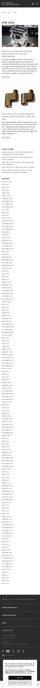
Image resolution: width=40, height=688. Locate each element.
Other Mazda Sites (9, 615)
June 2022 (5, 274)
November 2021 (8, 293)
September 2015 (8, 500)
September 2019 (8, 366)
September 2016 (8, 466)
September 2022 (8, 265)
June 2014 (5, 541)
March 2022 (6, 282)
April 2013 (6, 580)
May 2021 (5, 310)
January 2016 (7, 488)
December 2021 (7, 290)
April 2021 (6, 313)
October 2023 (7, 246)
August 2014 (7, 536)
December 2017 (7, 424)
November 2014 (8, 527)
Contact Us (7, 630)
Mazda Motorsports (12, 3)
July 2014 (5, 539)
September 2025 (8, 207)
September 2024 (8, 229)
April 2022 (6, 279)
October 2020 (7, 329)
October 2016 (7, 463)
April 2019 (6, 380)
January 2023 (7, 257)
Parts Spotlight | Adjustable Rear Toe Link (18, 167)
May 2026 (5, 190)
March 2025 (6, 218)
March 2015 (6, 516)
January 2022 (7, 288)
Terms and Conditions (18, 671)
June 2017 (5, 441)
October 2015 (7, 497)
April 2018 (6, 413)
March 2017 (6, 449)
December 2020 (7, 324)
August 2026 (7, 182)
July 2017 (5, 438)
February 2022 (7, 285)
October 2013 (7, 564)
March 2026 (6, 196)
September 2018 (8, 399)
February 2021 (7, 318)
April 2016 (6, 480)
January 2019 (7, 388)
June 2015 (5, 508)
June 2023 (5, 251)
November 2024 (8, 223)
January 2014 (7, 555)
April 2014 (6, 547)
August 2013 (7, 569)
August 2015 (7, 502)
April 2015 (6, 513)
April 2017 (6, 446)
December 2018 (7, 391)
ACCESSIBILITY (9, 655)
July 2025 (5, 210)
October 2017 (7, 430)
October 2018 (7, 396)
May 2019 (5, 377)
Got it (20, 678)
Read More (6, 77)
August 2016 (7, 469)
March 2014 (6, 550)
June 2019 (5, 374)
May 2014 (5, 544)
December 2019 (7, 357)
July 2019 (5, 371)
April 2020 (6, 346)
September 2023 (8, 249)
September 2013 (8, 566)
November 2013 (8, 561)
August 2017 (7, 435)
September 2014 (8, 533)
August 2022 (7, 268)
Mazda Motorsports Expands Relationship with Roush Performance (17, 53)
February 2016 (7, 486)
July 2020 (5, 338)
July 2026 (5, 184)
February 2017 (7, 452)
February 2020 (7, 352)
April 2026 (6, 193)
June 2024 (5, 232)
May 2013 (5, 578)
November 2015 (8, 494)
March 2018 (6, 416)
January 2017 (7, 455)
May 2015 (5, 511)
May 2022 (5, 276)
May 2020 (5, 343)
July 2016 (5, 472)
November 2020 (8, 327)
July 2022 (5, 271)
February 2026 (7, 198)
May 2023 (5, 254)
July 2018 (5, 405)
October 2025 (7, 204)
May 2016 (5, 477)
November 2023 (8, 243)
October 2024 (7, 226)
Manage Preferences (20, 683)
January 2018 (7, 421)
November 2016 (8, 460)
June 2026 (5, 187)
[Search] (33, 4)
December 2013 (7, 558)
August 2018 (7, 402)
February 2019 (7, 385)
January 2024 (7, 240)
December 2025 (7, 201)
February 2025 (7, 221)
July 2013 (5, 572)
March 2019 (6, 382)
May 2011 (5, 583)
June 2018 (5, 407)
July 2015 (5, 505)
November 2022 (8, 260)
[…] (33, 73)
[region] (20, 674)
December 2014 (7, 525)
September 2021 (8, 299)
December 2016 (7, 458)
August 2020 (7, 335)
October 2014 (7, 530)
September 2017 (8, 433)
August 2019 (7, 368)
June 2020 (5, 341)
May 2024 (5, 235)
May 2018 (5, 410)
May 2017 (5, 444)
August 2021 (7, 302)
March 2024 (6, 237)
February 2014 (7, 553)
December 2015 (7, 491)
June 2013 (5, 575)
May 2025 (5, 215)
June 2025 (5, 212)
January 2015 (7, 522)
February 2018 (7, 419)
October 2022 (7, 263)
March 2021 (6, 315)
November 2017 (8, 427)
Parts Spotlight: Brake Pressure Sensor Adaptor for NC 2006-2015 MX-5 (19, 116)
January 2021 (7, 321)
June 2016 (5, 474)
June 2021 (5, 307)
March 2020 (6, 349)
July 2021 (5, 304)
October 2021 (7, 296)
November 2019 (8, 360)
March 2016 (6, 483)
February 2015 (7, 519)
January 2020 (7, 355)
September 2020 (8, 332)
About (4, 623)
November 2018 (8, 394)
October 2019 (7, 363)
